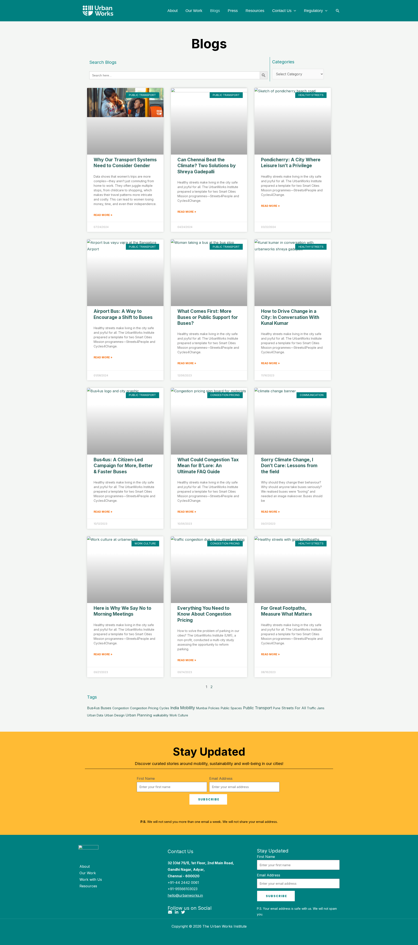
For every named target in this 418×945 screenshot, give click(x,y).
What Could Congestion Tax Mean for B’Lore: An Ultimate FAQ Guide (208, 465)
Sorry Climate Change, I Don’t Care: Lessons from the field (289, 465)
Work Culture (178, 715)
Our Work (193, 10)
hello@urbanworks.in (185, 895)
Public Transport (257, 708)
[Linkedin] (177, 912)
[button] (294, 10)
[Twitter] (183, 912)
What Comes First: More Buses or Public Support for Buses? (207, 317)
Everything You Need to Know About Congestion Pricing (204, 614)
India (174, 707)
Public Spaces (231, 708)
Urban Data (95, 715)
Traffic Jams (315, 708)
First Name (146, 778)
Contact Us (282, 10)
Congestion (120, 708)
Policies (213, 708)
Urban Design (114, 715)
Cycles (164, 708)
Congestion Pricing (144, 708)
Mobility (187, 707)
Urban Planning (139, 715)
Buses (106, 708)
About (172, 10)
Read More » (103, 215)
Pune (276, 708)
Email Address (221, 778)
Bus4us (93, 708)
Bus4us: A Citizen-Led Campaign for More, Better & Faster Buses (123, 465)
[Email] (170, 912)
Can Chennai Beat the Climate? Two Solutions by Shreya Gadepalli (206, 165)
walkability (160, 715)
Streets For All (293, 708)
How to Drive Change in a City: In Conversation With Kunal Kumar (290, 317)
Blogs (215, 10)
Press (233, 10)
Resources (255, 10)
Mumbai (201, 708)
